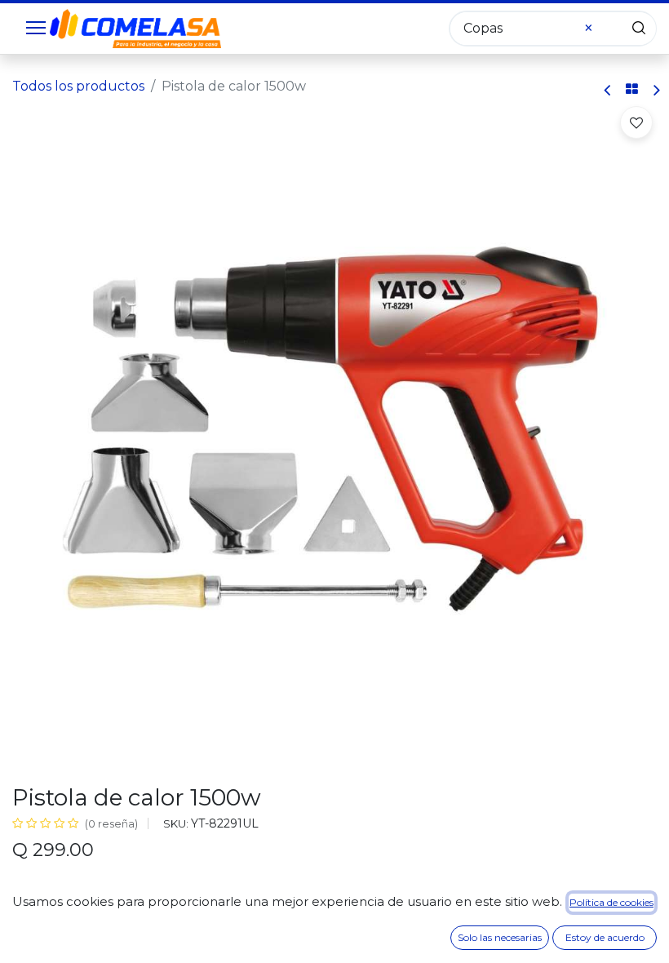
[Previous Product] (608, 90)
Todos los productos (78, 86)
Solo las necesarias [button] (500, 937)
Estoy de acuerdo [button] (605, 937)
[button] (636, 122)
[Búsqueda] (639, 28)
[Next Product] (655, 90)
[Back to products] (632, 89)
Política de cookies (611, 902)
